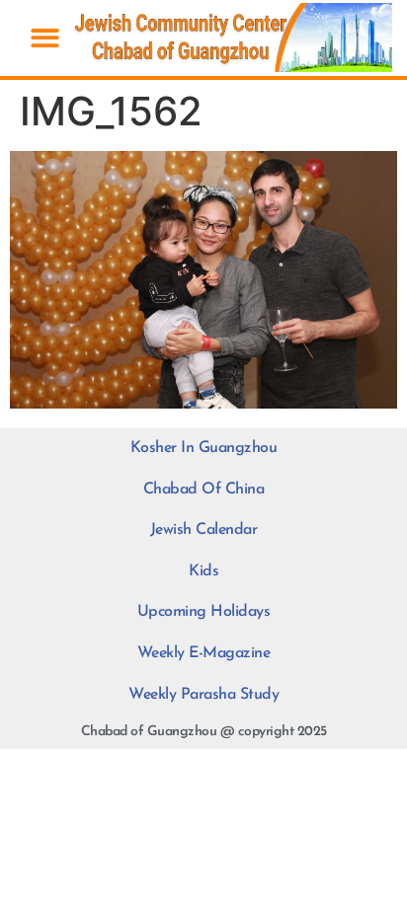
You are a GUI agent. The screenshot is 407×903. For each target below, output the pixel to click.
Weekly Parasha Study (203, 695)
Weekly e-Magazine (204, 653)
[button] (45, 38)
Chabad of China (204, 489)
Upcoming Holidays (204, 612)
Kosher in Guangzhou (204, 448)
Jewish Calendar (204, 530)
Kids (203, 571)
